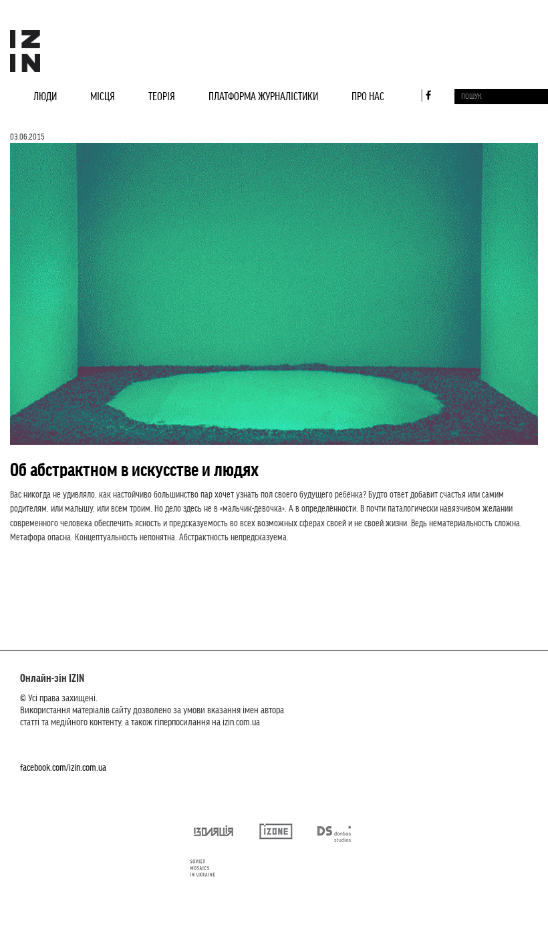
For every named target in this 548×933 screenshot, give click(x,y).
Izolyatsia (212, 836)
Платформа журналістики (263, 95)
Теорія (161, 95)
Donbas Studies (335, 836)
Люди (45, 95)
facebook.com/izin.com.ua (63, 766)
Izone (276, 836)
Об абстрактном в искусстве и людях (134, 469)
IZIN (25, 51)
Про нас (368, 95)
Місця (102, 95)
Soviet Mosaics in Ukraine (208, 873)
